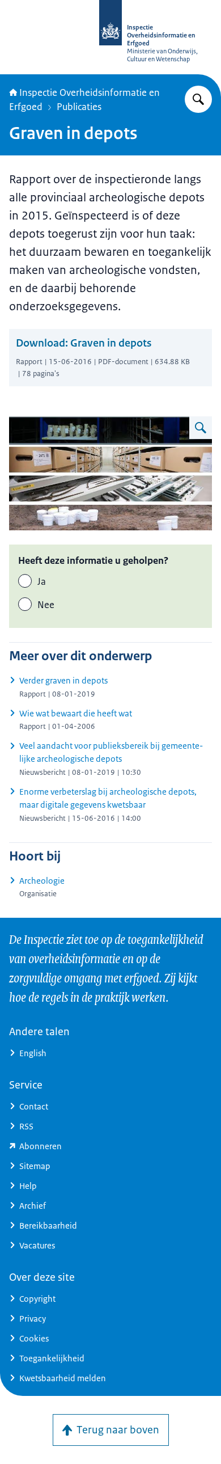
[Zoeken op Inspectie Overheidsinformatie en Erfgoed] (198, 99)
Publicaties (79, 106)
